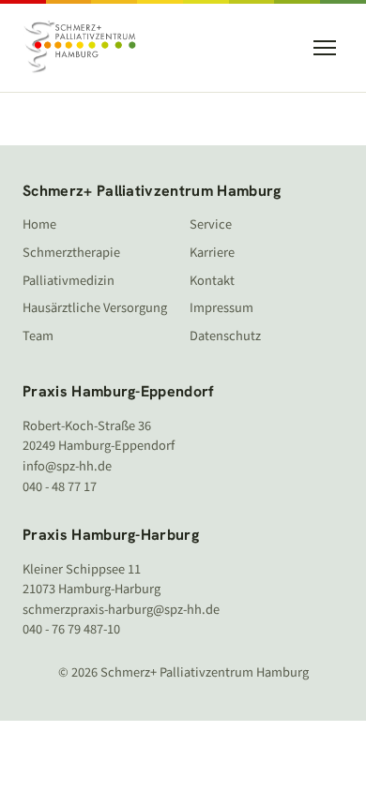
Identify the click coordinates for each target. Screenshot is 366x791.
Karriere (212, 252)
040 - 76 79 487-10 (71, 629)
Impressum (221, 308)
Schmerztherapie (71, 252)
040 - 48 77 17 (60, 487)
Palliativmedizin (68, 281)
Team (38, 336)
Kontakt (212, 281)
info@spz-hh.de (67, 466)
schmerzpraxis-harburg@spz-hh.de (121, 609)
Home (39, 224)
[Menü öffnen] (324, 48)
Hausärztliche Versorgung (95, 308)
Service (211, 224)
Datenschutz (225, 336)
